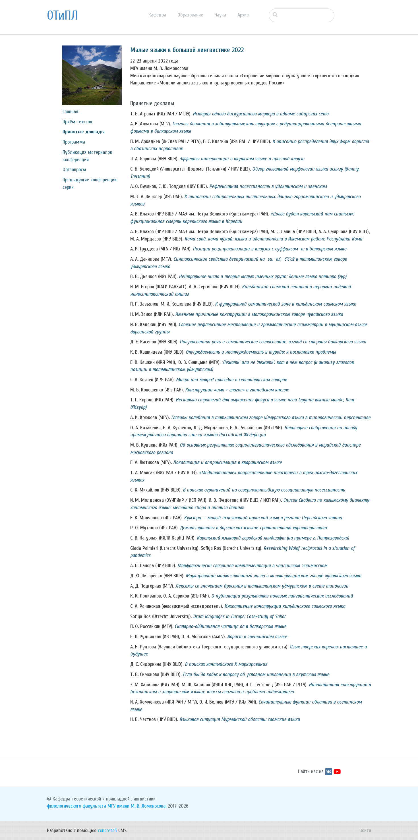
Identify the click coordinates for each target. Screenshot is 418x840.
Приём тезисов (77, 122)
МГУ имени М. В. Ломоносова (136, 806)
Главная (70, 112)
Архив (243, 15)
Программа (74, 142)
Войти (365, 830)
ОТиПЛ (62, 15)
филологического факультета (76, 806)
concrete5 (107, 830)
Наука (220, 15)
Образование (190, 15)
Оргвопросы (74, 170)
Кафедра (157, 15)
